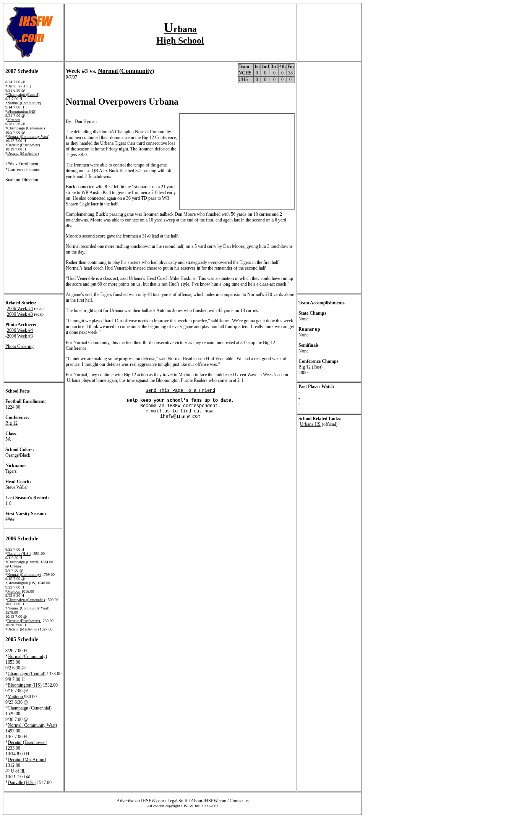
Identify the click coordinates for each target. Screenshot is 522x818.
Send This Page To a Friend (180, 390)
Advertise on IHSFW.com (140, 800)
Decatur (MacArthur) (23, 153)
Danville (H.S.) (19, 86)
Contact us (239, 800)
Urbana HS (310, 424)
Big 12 (11, 423)
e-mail (154, 411)
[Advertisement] (155, 435)
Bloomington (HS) (21, 111)
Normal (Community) (24, 103)
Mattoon (13, 120)
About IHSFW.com (208, 800)
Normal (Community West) (28, 136)
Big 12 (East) (310, 367)
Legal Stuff (177, 800)
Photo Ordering (19, 346)
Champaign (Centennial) (26, 128)
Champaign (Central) (23, 94)
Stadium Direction (21, 180)
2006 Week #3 (20, 314)
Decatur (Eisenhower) (23, 145)
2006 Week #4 (20, 308)
